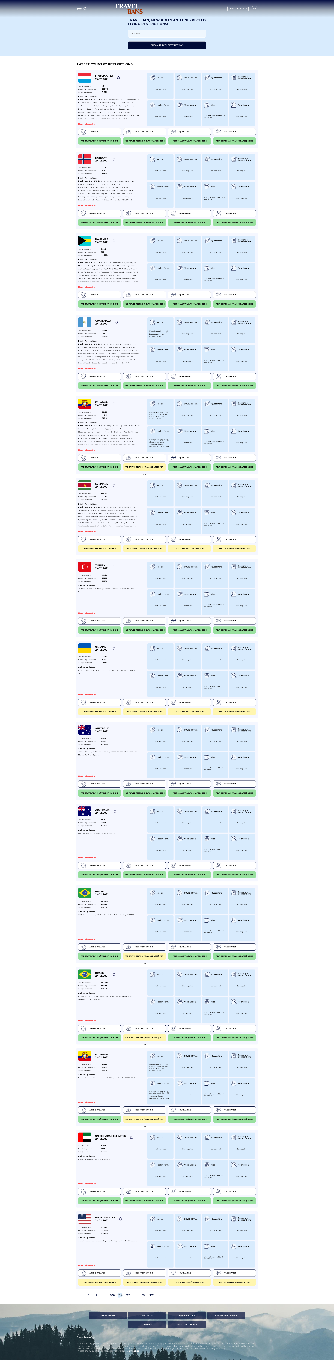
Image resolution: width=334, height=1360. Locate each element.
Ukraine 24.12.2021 (101, 648)
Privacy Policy (186, 1315)
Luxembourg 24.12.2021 (104, 78)
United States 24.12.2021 (105, 1219)
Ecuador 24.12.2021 (101, 404)
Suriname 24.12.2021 (101, 485)
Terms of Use (108, 1315)
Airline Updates (97, 132)
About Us (147, 1315)
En (254, 9)
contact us (133, 1351)
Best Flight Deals (187, 1324)
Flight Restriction (144, 132)
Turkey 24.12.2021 (101, 567)
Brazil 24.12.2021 (101, 893)
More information (87, 124)
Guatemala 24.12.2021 (103, 322)
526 (112, 1295)
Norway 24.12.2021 (101, 159)
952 (151, 1295)
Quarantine (185, 132)
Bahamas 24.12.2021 (101, 241)
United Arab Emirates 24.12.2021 (110, 1137)
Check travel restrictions (167, 45)
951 (143, 1295)
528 (128, 1295)
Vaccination (230, 132)
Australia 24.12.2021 (102, 730)
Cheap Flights (238, 8)
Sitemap (147, 1324)
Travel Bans (129, 9)
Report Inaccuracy (226, 1315)
